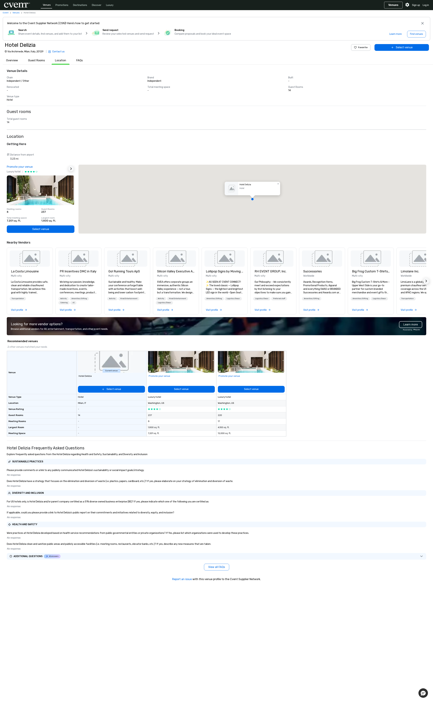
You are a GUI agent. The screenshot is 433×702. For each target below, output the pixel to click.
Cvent (5, 12)
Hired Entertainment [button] (128, 299)
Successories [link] (312, 271)
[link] (30, 258)
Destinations (80, 5)
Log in (426, 5)
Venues (47, 5)
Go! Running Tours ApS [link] (124, 271)
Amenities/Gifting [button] (79, 299)
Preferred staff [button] (279, 299)
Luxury (109, 5)
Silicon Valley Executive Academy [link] (176, 271)
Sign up (416, 5)
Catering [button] (64, 303)
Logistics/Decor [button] (164, 303)
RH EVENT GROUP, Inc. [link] (270, 271)
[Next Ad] (71, 168)
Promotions (61, 5)
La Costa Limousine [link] (25, 271)
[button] (252, 199)
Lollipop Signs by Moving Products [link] (224, 271)
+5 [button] (73, 303)
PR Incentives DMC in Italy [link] (78, 271)
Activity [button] (63, 299)
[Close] (422, 23)
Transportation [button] (18, 299)
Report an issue (182, 579)
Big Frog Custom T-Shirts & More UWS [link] (371, 271)
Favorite (363, 47)
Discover (96, 5)
